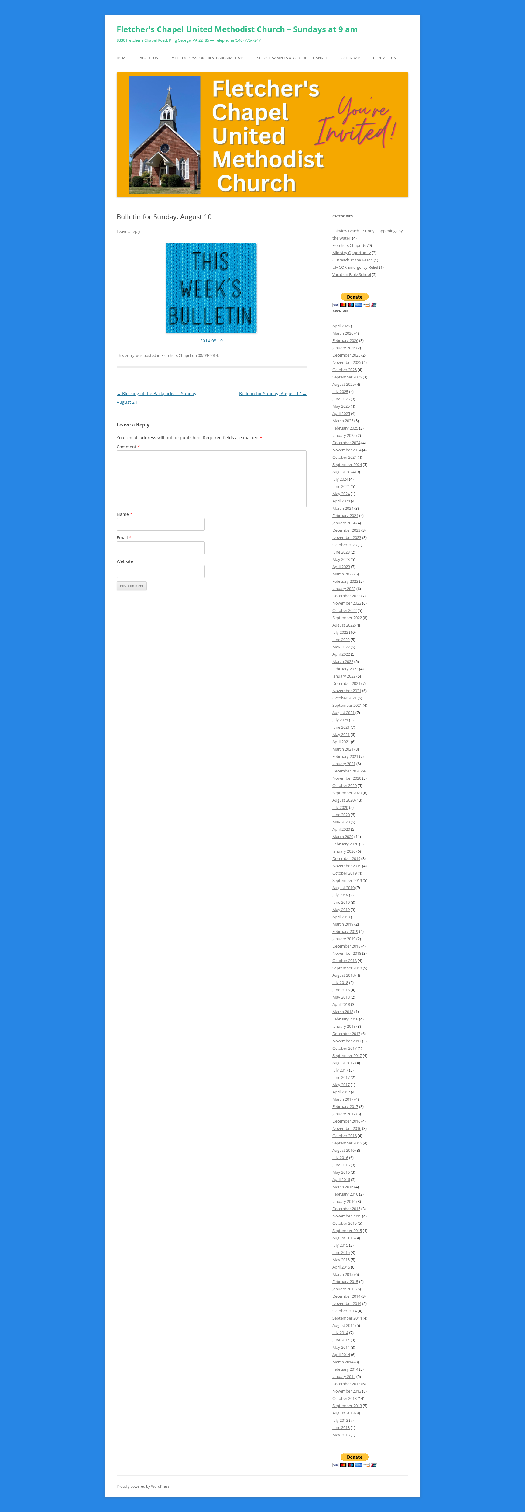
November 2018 (346, 953)
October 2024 (344, 457)
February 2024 (345, 515)
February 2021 (345, 756)
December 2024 (346, 442)
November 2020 (346, 778)
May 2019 (341, 909)
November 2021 (346, 690)
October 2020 (344, 785)
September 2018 (347, 968)
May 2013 (341, 1435)
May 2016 (341, 1172)
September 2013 (347, 1405)
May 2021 (341, 734)
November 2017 (346, 1041)
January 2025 (343, 435)
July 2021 (340, 720)
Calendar (350, 57)
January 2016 (343, 1201)
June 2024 (341, 486)
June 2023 (341, 552)
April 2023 (341, 566)
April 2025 (341, 413)
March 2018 (342, 1011)
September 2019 (347, 880)
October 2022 (344, 610)
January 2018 (343, 1026)
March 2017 (342, 1099)
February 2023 (345, 581)
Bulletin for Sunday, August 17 (273, 393)
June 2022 (341, 639)
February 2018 (345, 1019)
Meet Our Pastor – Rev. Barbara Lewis (207, 57)
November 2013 (346, 1391)
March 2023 (342, 574)
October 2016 (344, 1135)
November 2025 (346, 362)
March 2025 (342, 420)
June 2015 (341, 1252)
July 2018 (340, 982)
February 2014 (345, 1369)
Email (124, 537)
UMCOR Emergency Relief (355, 267)
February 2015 (345, 1281)
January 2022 (343, 676)
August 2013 (343, 1413)
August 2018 (343, 975)
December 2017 (346, 1033)
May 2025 (341, 406)
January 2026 (343, 347)
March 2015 (342, 1274)
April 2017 (341, 1092)
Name (124, 514)
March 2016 (342, 1186)
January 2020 (343, 851)
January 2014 (343, 1376)
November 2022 (346, 603)
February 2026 (345, 340)
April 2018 (341, 1004)
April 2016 (341, 1179)
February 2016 (345, 1194)
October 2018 (344, 960)
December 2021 (346, 683)
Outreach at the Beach (352, 260)
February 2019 (345, 931)
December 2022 (346, 596)
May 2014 (341, 1347)
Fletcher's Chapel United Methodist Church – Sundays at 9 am (237, 29)
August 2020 (343, 800)
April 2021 (341, 741)
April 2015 (341, 1267)
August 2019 (343, 887)
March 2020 (342, 836)
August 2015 (343, 1238)
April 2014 (341, 1354)
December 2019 (346, 858)
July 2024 (340, 479)
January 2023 (343, 588)
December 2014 (346, 1296)
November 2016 (346, 1128)
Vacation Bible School (351, 274)
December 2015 (346, 1208)
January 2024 (343, 523)
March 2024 (342, 508)
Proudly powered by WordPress (143, 1486)
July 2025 (340, 391)
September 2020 (347, 793)
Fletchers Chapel (176, 355)
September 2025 (347, 377)
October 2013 (344, 1398)
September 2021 (347, 705)
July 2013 (340, 1420)
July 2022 (340, 632)
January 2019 (343, 938)
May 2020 (341, 822)
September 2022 (347, 617)
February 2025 (345, 428)
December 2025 (346, 355)
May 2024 (341, 493)
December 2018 (346, 946)
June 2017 (341, 1077)
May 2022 (341, 647)
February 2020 (345, 844)
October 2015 (344, 1223)
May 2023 (341, 559)
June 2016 (341, 1165)
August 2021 (343, 712)
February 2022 (345, 668)
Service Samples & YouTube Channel (292, 57)
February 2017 (345, 1106)
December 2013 (346, 1383)
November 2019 (346, 865)
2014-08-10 (211, 340)
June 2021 (341, 727)
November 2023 (346, 537)
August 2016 (343, 1150)
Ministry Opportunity (351, 252)
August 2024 (343, 472)
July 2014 (340, 1332)
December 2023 (346, 530)
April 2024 (341, 501)
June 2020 (341, 814)
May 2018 (341, 997)
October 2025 (344, 369)
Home (122, 57)
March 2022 (342, 661)
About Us (149, 57)
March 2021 (342, 749)
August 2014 (343, 1325)
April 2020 (341, 829)
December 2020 (346, 771)
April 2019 (341, 917)
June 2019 (341, 902)
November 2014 (346, 1303)
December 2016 (346, 1121)
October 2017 (344, 1048)
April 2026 (341, 326)
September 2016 (347, 1143)
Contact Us (384, 57)
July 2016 (340, 1157)
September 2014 (347, 1318)
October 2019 (344, 873)
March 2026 (342, 333)
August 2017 (343, 1062)
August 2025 (343, 384)
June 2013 (341, 1427)
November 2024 (346, 450)
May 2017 (341, 1084)
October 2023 (344, 544)
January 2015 (343, 1289)
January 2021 (343, 763)
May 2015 (341, 1259)
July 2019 (340, 895)
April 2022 (341, 654)
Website (125, 561)
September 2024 (347, 464)
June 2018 (341, 989)
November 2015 (346, 1216)
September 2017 (347, 1055)
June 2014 (341, 1340)
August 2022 (343, 625)
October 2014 (344, 1311)
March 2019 (342, 924)
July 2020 (340, 807)
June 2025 (341, 399)
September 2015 (347, 1230)
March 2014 (342, 1362)
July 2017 (340, 1070)
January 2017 (343, 1114)
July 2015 (340, 1245)
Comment (128, 447)
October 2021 (344, 698)
